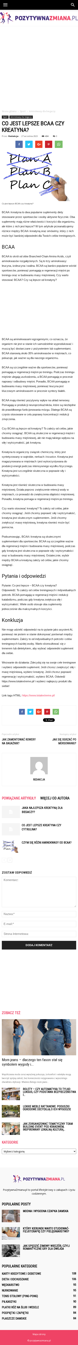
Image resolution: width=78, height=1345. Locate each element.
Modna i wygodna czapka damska (45, 1211)
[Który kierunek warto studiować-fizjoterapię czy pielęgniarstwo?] (11, 1233)
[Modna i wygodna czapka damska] (11, 1216)
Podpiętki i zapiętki (15, 1313)
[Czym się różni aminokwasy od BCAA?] (11, 846)
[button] (73, 5)
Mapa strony (39, 1334)
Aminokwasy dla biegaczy (21, 117)
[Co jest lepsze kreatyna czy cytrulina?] (11, 829)
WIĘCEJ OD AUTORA (54, 798)
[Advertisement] (39, 67)
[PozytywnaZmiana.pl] (39, 18)
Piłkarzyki (9, 1301)
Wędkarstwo (10, 1285)
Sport (5, 117)
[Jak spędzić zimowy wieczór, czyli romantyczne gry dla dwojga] (11, 1250)
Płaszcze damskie (14, 1318)
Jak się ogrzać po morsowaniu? (64, 741)
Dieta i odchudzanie (15, 1279)
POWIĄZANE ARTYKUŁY (19, 798)
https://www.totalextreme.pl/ (38, 695)
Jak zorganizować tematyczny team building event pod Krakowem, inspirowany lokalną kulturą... (48, 1126)
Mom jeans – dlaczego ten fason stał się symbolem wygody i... (32, 1062)
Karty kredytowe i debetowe (21, 1273)
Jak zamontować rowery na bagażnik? (19, 741)
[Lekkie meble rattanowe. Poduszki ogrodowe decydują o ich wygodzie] (11, 1111)
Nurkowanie (10, 1290)
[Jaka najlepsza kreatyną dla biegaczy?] (11, 812)
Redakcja (13, 136)
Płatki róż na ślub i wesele (20, 1307)
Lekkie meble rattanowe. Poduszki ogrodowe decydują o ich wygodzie (47, 1108)
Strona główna (9, 111)
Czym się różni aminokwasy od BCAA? (46, 842)
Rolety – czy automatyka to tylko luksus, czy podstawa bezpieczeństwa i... (49, 1092)
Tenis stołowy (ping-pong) (20, 1296)
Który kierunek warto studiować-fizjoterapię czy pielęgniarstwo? (46, 1230)
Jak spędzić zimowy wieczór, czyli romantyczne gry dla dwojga (46, 1247)
